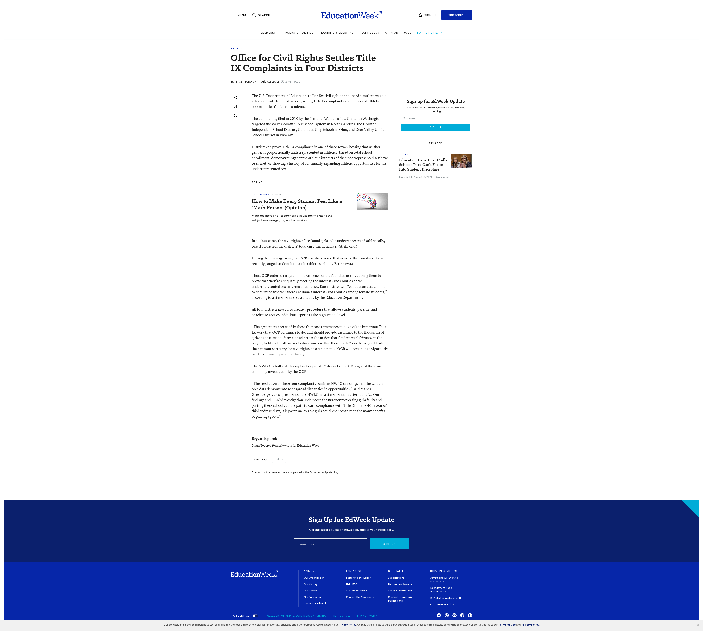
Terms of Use (342, 616)
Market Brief (429, 32)
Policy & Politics (299, 32)
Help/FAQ (351, 584)
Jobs (407, 32)
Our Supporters (313, 597)
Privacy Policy (367, 616)
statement (335, 394)
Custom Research (441, 604)
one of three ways (332, 146)
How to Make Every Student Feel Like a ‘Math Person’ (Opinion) (297, 204)
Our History (310, 584)
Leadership (269, 32)
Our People (310, 590)
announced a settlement (361, 95)
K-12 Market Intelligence (444, 598)
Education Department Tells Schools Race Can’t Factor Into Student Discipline (423, 165)
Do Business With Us (443, 571)
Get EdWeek (396, 571)
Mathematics (260, 194)
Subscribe (456, 15)
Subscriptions (396, 577)
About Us (310, 571)
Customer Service (356, 590)
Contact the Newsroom (360, 597)
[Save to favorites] (235, 106)
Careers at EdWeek (315, 603)
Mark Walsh (406, 177)
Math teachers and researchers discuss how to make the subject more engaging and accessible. (292, 218)
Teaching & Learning (336, 32)
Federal (237, 48)
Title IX (279, 459)
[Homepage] (351, 15)
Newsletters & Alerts (400, 584)
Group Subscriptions (400, 590)
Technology (369, 32)
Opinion (391, 32)
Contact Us (354, 571)
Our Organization (314, 577)
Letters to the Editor (358, 577)
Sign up (389, 543)
